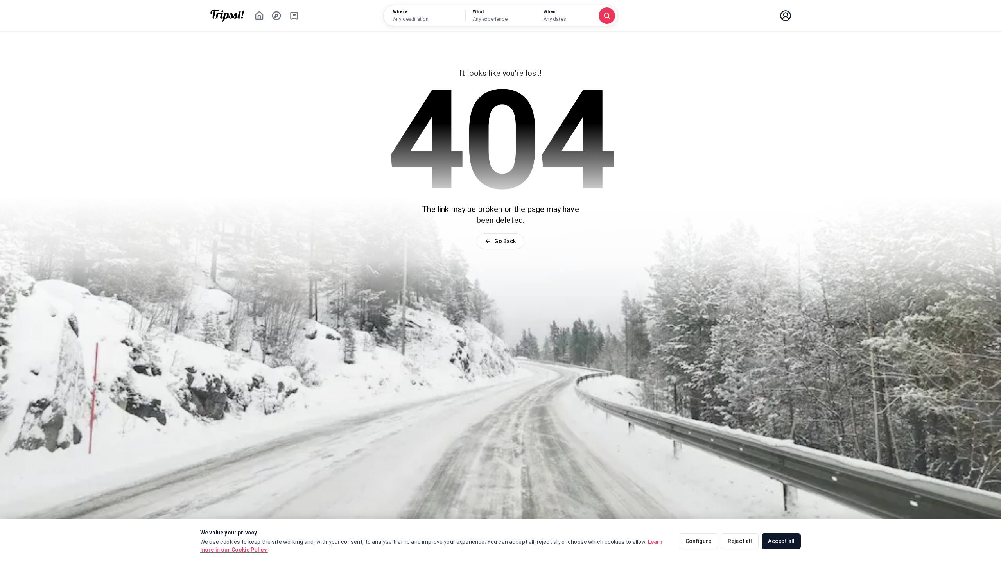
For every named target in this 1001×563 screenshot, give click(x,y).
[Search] (607, 15)
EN (762, 16)
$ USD (734, 16)
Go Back (505, 241)
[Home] (259, 15)
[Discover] (276, 15)
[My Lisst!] (294, 16)
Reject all (740, 541)
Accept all (781, 541)
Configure (698, 541)
